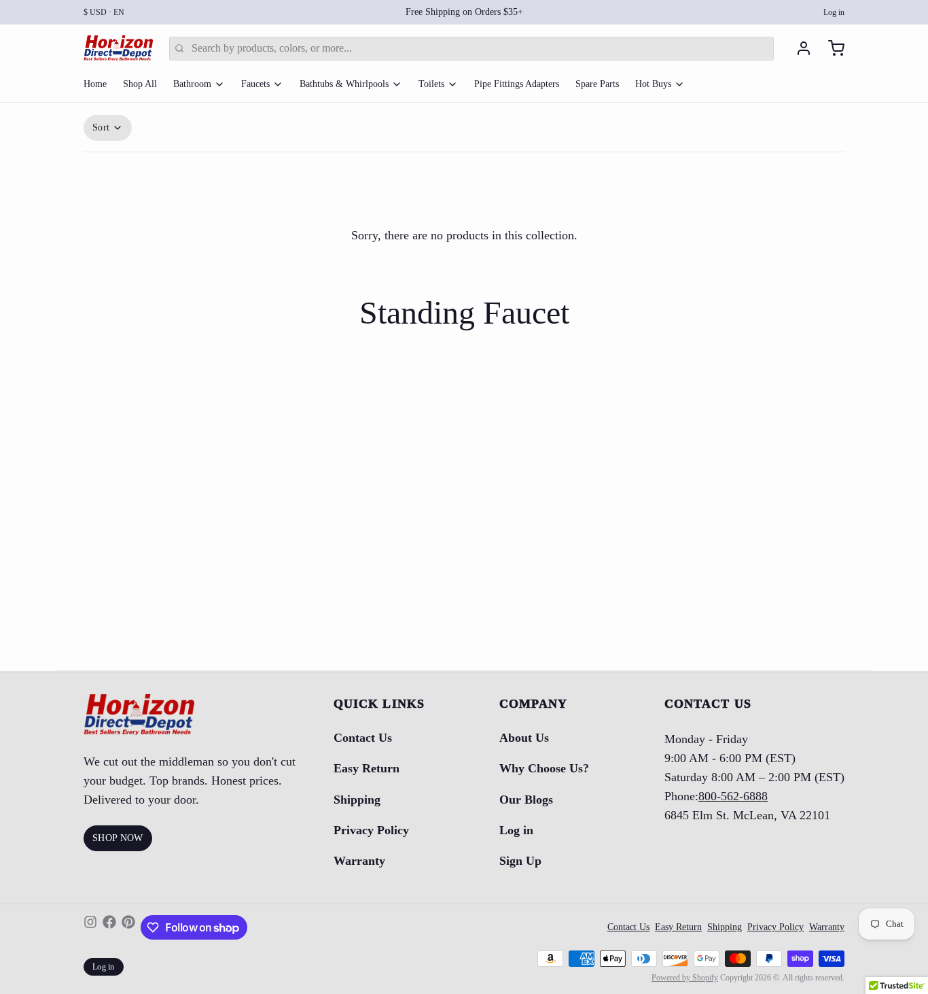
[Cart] (830, 48)
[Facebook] (109, 927)
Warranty (359, 861)
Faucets (255, 84)
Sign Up (520, 861)
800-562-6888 (733, 796)
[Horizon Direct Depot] (118, 48)
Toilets (431, 84)
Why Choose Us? (544, 768)
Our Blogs (526, 799)
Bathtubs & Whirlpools (344, 84)
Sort (100, 127)
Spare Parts (597, 84)
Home (95, 84)
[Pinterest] (128, 927)
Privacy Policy (371, 830)
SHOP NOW (117, 838)
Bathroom (192, 84)
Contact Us (363, 737)
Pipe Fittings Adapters (516, 84)
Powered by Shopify (685, 977)
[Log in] (798, 48)
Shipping (357, 799)
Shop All (140, 84)
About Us (524, 737)
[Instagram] (90, 927)
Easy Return (366, 768)
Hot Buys (653, 84)
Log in (833, 12)
